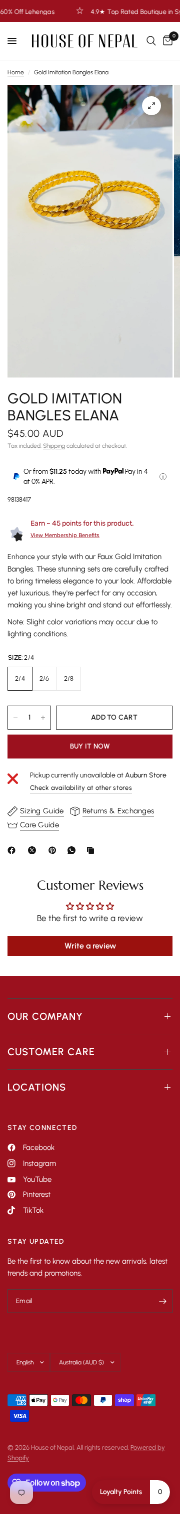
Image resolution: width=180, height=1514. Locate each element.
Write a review (90, 945)
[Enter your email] (162, 1301)
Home (16, 72)
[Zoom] (151, 105)
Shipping (54, 445)
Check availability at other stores (81, 787)
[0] (166, 41)
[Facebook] (14, 850)
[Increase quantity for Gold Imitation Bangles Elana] (43, 717)
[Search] (151, 41)
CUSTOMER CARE (51, 1052)
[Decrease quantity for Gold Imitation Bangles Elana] (15, 717)
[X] (34, 850)
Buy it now (90, 746)
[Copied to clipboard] (92, 850)
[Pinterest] (54, 850)
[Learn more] (163, 476)
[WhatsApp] (74, 850)
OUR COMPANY (45, 1016)
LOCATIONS (37, 1087)
